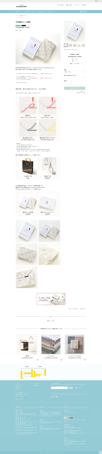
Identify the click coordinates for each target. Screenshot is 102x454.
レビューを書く (52, 320)
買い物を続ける (82, 308)
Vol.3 (46, 11)
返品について (83, 91)
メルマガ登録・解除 (26, 11)
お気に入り (75, 60)
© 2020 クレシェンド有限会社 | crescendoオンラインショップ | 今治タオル (51, 452)
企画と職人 (34, 11)
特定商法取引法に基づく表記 (21, 394)
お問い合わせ (51, 11)
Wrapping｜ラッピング (23, 15)
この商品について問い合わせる (73, 308)
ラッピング (21, 17)
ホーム (17, 15)
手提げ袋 (27, 356)
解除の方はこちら (78, 387)
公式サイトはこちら (19, 399)
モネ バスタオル (51, 356)
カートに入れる (75, 88)
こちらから (31, 155)
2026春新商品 (40, 11)
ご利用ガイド (18, 11)
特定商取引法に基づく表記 (81, 92)
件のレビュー (30, 25)
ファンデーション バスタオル (74, 356)
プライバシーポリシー (20, 396)
